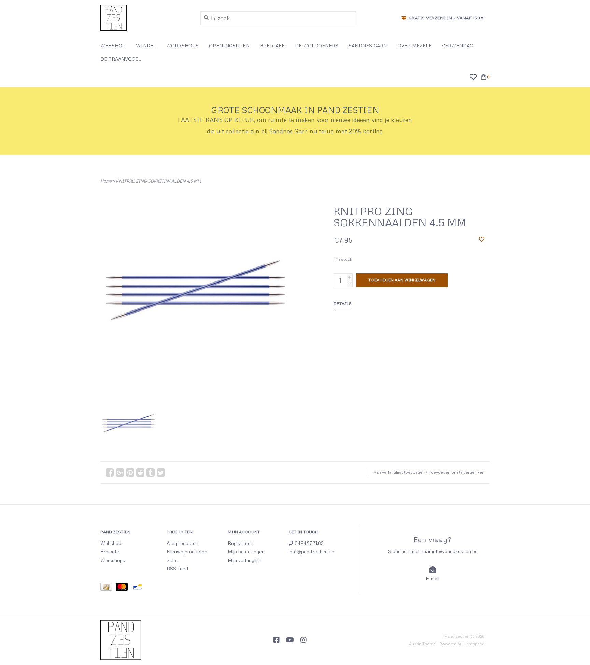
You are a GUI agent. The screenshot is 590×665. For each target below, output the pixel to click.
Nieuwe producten (187, 551)
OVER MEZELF (414, 45)
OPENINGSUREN (229, 45)
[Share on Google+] (120, 472)
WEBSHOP (113, 45)
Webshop (110, 543)
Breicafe (109, 551)
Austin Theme (422, 643)
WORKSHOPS (182, 45)
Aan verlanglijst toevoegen (399, 472)
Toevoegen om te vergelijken (456, 472)
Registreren (240, 543)
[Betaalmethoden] (108, 588)
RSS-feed (177, 569)
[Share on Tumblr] (150, 472)
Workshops (112, 560)
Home (105, 181)
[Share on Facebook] (110, 472)
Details (343, 303)
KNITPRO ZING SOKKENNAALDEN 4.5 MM (158, 181)
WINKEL (146, 45)
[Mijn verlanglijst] (473, 76)
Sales (173, 560)
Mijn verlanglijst (245, 560)
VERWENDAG (457, 45)
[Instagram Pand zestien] (303, 640)
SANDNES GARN (368, 45)
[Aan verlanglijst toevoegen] (481, 239)
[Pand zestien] (145, 18)
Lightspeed (473, 643)
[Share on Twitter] (161, 472)
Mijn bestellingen (246, 551)
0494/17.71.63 (308, 543)
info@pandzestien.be (311, 551)
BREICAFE (272, 45)
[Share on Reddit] (140, 472)
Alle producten (182, 543)
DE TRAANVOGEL (120, 59)
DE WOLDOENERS (316, 45)
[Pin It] (130, 472)
